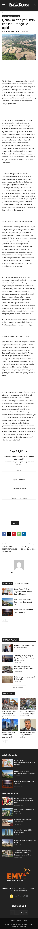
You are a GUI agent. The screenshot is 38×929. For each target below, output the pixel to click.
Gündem (10, 16)
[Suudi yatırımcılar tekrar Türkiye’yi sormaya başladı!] (28, 725)
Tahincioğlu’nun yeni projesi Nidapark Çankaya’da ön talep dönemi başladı (24, 658)
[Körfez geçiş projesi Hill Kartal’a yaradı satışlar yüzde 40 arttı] (28, 704)
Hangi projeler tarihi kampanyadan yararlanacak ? (8, 735)
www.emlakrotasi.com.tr (19, 926)
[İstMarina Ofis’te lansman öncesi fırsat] (7, 822)
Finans (12, 13)
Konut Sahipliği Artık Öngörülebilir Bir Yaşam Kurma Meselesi (23, 591)
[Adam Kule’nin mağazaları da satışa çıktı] (7, 812)
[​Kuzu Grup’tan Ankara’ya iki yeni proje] (7, 843)
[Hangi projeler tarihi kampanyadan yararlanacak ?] (10, 725)
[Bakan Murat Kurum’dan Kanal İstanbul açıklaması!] (7, 648)
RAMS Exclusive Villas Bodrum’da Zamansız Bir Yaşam (23, 601)
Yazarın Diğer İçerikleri (21, 583)
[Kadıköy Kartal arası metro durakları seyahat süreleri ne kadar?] (7, 801)
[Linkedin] (24, 534)
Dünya (22, 729)
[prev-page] (3, 620)
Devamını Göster (18, 687)
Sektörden (16, 16)
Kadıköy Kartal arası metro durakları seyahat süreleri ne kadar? (23, 801)
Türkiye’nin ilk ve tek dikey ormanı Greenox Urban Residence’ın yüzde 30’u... (22, 853)
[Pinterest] (14, 534)
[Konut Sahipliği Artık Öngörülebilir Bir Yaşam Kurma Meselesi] (7, 591)
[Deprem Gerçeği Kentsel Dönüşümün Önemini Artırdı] (7, 669)
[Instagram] (16, 912)
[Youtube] (26, 912)
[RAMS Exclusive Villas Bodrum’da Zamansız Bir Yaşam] (7, 602)
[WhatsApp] (19, 534)
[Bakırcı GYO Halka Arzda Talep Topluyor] (7, 612)
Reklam (25, 920)
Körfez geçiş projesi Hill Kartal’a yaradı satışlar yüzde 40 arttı (27, 713)
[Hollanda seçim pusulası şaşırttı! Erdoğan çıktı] (7, 679)
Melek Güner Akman (12, 31)
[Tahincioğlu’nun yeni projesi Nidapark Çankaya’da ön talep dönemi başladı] (7, 658)
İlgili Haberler (7, 583)
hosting (19, 888)
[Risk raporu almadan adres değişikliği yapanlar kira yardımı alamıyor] (10, 704)
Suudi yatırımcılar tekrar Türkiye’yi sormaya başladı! (28, 735)
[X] (9, 534)
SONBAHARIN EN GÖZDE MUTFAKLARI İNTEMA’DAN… (9, 549)
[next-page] (6, 620)
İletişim (13, 920)
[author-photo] (19, 570)
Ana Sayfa (5, 13)
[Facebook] (4, 534)
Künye (19, 920)
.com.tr (9, 888)
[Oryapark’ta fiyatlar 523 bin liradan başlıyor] (7, 832)
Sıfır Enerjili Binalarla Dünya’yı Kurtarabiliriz (28, 548)
